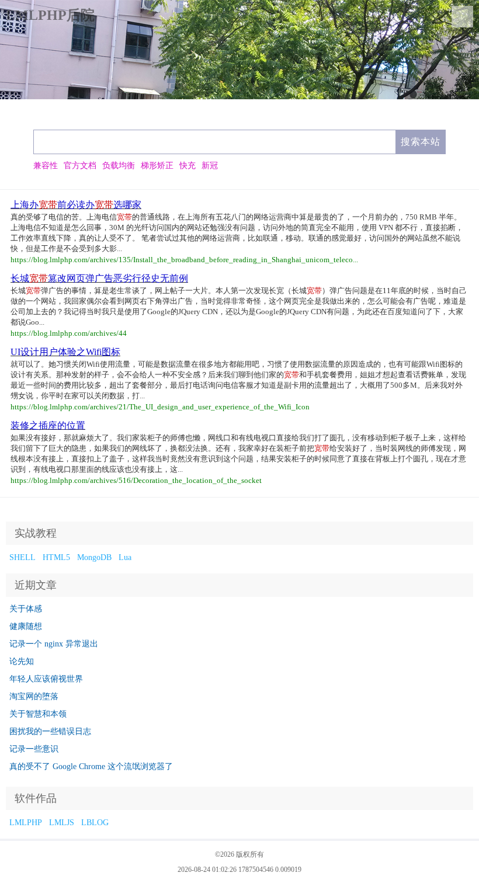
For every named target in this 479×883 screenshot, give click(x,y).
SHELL (22, 557)
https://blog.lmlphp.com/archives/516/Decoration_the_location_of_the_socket (136, 480)
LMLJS (61, 822)
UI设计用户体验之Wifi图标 (65, 352)
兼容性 (45, 165)
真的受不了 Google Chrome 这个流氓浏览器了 (91, 766)
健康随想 (25, 626)
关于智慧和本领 (38, 714)
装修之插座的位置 (48, 425)
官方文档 (80, 165)
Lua (125, 557)
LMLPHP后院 (50, 15)
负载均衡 (118, 165)
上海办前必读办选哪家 (76, 205)
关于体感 (25, 608)
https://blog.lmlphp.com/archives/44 (69, 333)
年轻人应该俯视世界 (46, 679)
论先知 (21, 661)
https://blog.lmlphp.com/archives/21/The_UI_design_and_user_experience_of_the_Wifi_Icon (160, 406)
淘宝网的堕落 (33, 696)
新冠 (210, 165)
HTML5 (56, 557)
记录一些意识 (33, 749)
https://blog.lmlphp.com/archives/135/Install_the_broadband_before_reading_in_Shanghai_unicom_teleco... (184, 259)
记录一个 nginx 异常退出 (53, 643)
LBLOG (95, 822)
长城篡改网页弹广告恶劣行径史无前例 (99, 278)
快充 (187, 165)
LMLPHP (25, 822)
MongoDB (94, 557)
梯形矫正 (157, 165)
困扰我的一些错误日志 (50, 731)
